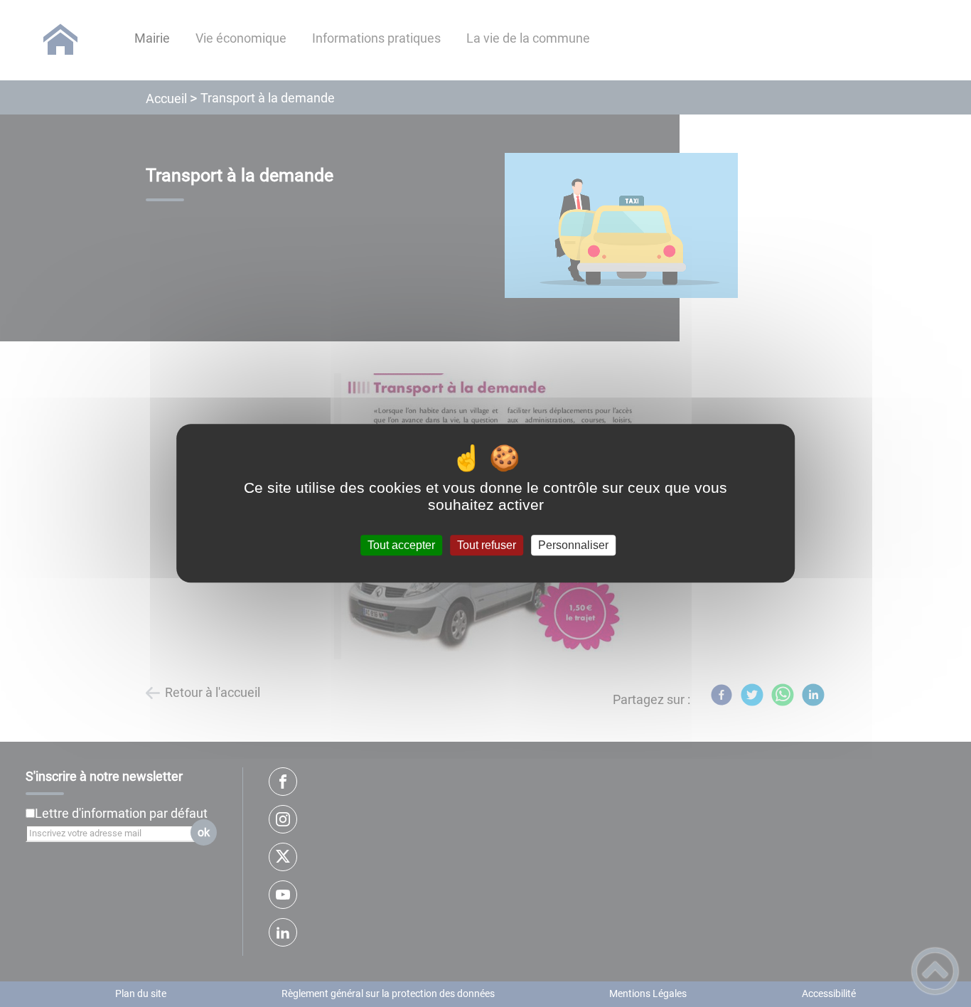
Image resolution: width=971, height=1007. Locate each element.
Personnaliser (573, 545)
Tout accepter (401, 545)
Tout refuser (486, 545)
